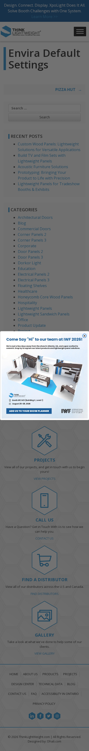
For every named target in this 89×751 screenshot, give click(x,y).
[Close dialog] (84, 336)
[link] (44, 375)
